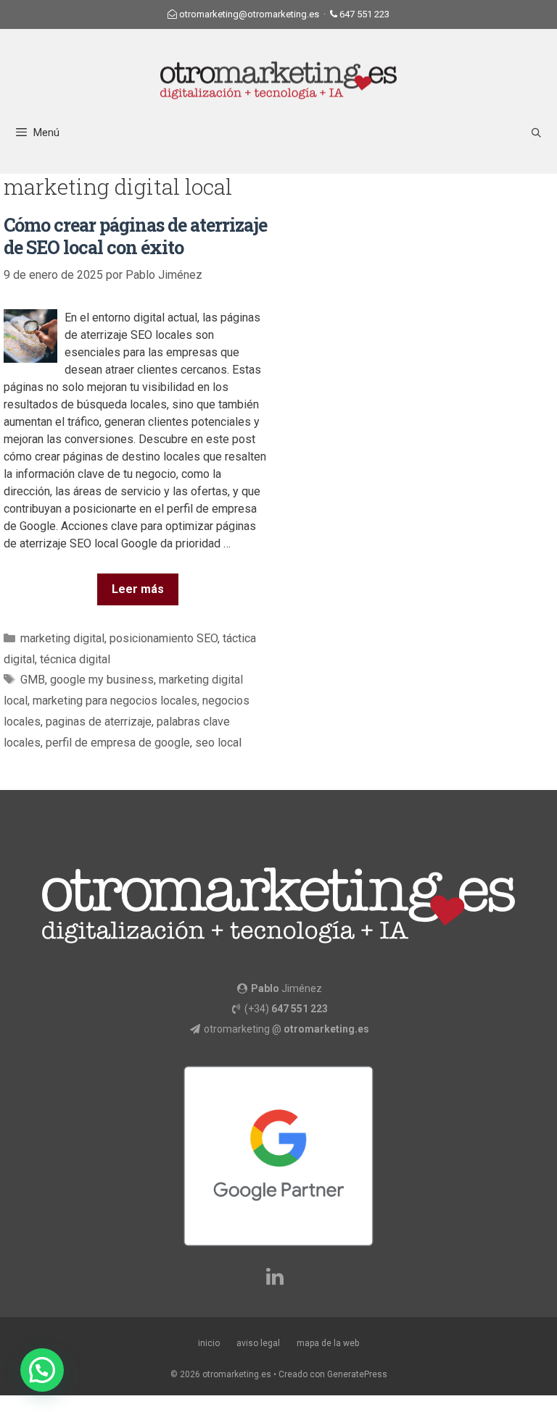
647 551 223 (364, 14)
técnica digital (75, 659)
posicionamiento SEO (164, 638)
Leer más (138, 589)
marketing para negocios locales (115, 700)
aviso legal (258, 1343)
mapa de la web (328, 1343)
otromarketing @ (286, 1029)
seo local (218, 742)
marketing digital (62, 638)
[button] (42, 1370)
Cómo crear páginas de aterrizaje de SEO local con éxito (135, 236)
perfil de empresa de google (118, 742)
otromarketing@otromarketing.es (249, 14)
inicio (209, 1343)
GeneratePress (357, 1374)
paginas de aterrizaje (99, 721)
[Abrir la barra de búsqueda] (536, 133)
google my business (102, 679)
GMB (32, 679)
